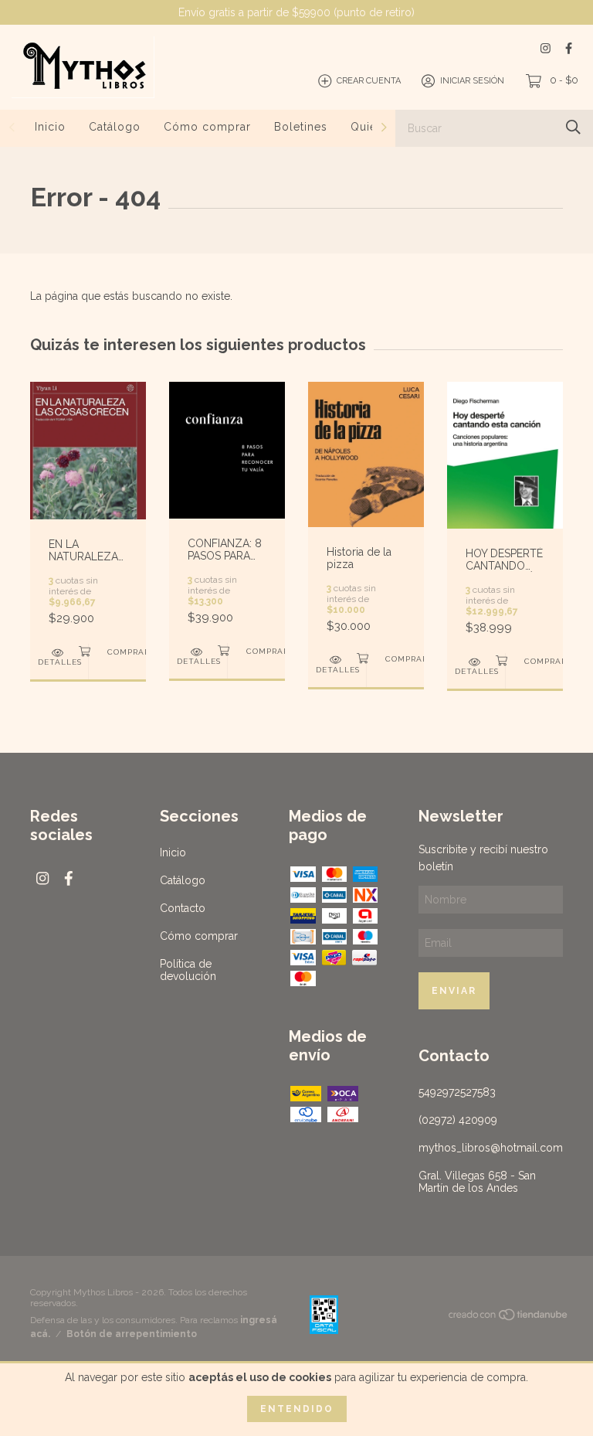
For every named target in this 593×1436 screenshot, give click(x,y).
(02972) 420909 (457, 1120)
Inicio (50, 127)
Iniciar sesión (472, 81)
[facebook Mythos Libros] (568, 48)
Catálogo (115, 127)
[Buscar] (573, 127)
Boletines (300, 127)
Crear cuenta (369, 81)
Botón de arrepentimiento (131, 1334)
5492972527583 (457, 1092)
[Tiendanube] (509, 1318)
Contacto (182, 908)
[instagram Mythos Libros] (545, 48)
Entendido (297, 1409)
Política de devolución (188, 970)
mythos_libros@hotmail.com (490, 1148)
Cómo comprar (207, 127)
